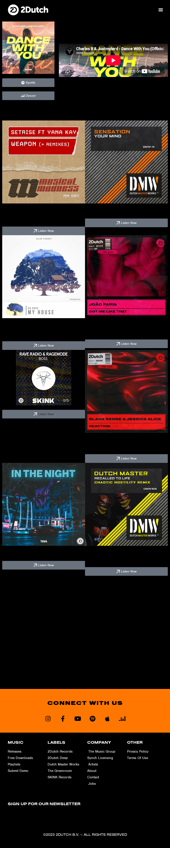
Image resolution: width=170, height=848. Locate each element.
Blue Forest (11, 335)
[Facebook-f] (63, 719)
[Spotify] (92, 719)
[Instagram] (48, 719)
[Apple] (107, 719)
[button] (160, 9)
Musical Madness (16, 220)
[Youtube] (78, 719)
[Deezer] (122, 719)
